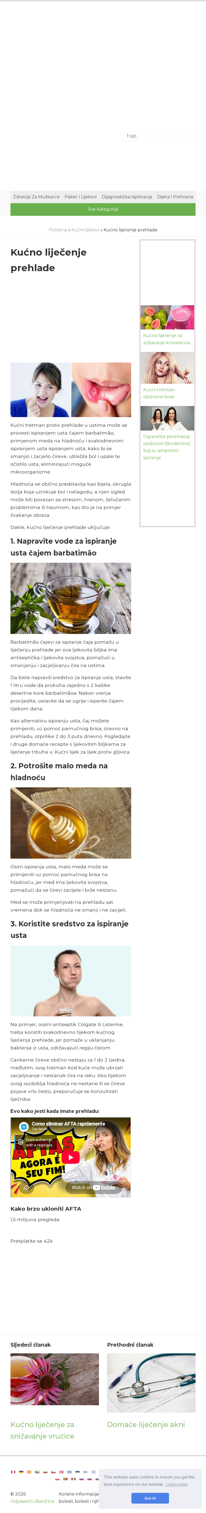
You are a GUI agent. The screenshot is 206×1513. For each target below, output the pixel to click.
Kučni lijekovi (85, 229)
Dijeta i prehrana (175, 196)
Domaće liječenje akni (146, 1424)
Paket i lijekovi (81, 196)
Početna (58, 229)
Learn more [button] (177, 1484)
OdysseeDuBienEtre (32, 1501)
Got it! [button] (150, 1498)
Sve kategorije (103, 209)
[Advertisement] (103, 49)
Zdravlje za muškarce (36, 196)
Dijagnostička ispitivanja (127, 196)
